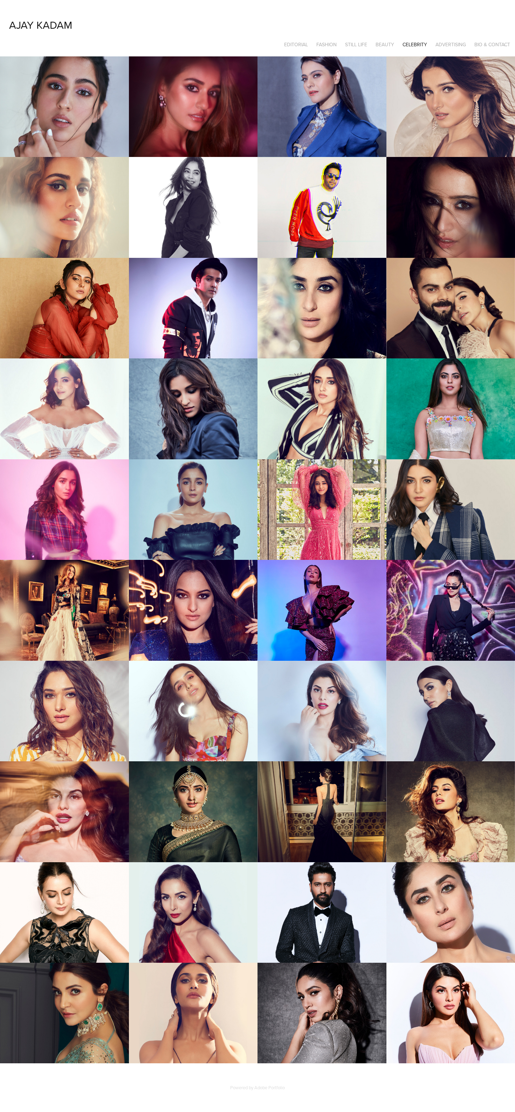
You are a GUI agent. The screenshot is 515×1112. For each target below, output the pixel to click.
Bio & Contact (492, 44)
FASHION (326, 44)
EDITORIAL (296, 44)
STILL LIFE (356, 44)
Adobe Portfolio (269, 1087)
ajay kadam (40, 25)
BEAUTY (385, 44)
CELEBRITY (415, 44)
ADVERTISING (450, 44)
